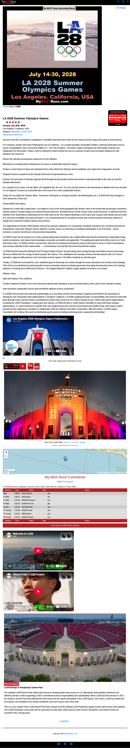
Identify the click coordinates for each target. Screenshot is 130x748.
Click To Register (11, 684)
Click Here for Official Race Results (65, 525)
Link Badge (121, 8)
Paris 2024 (27, 132)
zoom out (74, 442)
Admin (6, 107)
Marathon (16, 132)
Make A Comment (65, 482)
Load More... (65, 721)
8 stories (117, 124)
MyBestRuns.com (70, 734)
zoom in (67, 442)
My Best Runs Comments (65, 477)
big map (82, 442)
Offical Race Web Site (13, 135)
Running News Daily (118, 112)
